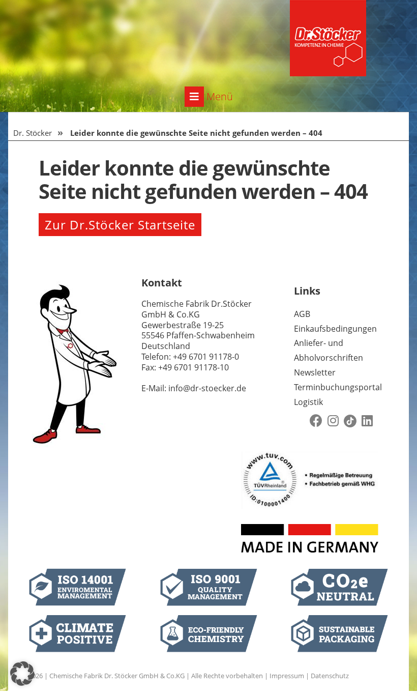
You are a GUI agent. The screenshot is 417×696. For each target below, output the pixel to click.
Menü (218, 96)
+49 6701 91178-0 (206, 356)
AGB (302, 314)
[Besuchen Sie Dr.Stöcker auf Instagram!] (333, 421)
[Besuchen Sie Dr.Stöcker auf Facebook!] (316, 421)
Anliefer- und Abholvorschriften (328, 350)
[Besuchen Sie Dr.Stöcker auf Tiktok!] (350, 421)
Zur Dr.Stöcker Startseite (120, 224)
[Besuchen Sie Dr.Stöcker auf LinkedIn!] (367, 421)
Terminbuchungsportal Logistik (338, 395)
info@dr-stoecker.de (207, 388)
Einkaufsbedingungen (335, 328)
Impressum (287, 675)
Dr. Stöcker (32, 133)
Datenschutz (330, 675)
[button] (22, 673)
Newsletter (315, 372)
